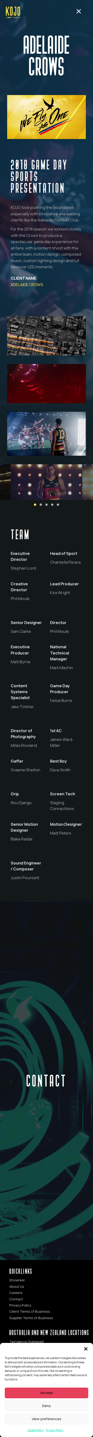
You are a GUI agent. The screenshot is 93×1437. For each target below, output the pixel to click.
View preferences (46, 1418)
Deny (46, 1405)
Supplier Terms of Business (31, 1318)
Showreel (17, 1280)
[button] (85, 1348)
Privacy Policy (54, 1430)
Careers (15, 1292)
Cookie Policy (35, 1430)
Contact (16, 1299)
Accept (46, 1392)
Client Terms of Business (29, 1311)
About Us (16, 1286)
